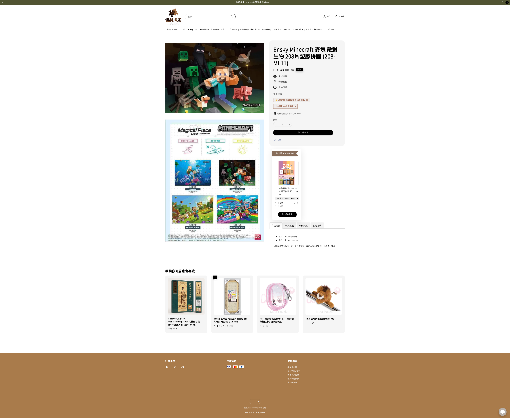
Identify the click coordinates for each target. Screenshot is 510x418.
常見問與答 (292, 382)
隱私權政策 (249, 412)
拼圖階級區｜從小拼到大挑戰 (212, 29)
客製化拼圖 (292, 367)
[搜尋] (231, 16)
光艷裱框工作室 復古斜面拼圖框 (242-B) (288, 191)
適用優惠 (277, 94)
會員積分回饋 (293, 378)
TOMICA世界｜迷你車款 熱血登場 (307, 29)
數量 (275, 120)
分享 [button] (279, 140)
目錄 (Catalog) (187, 29)
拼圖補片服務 (293, 375)
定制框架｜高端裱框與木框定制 (243, 29)
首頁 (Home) (172, 29)
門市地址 (331, 29)
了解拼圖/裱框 (294, 371)
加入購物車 (303, 132)
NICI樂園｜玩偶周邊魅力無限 (274, 29)
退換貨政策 (260, 412)
